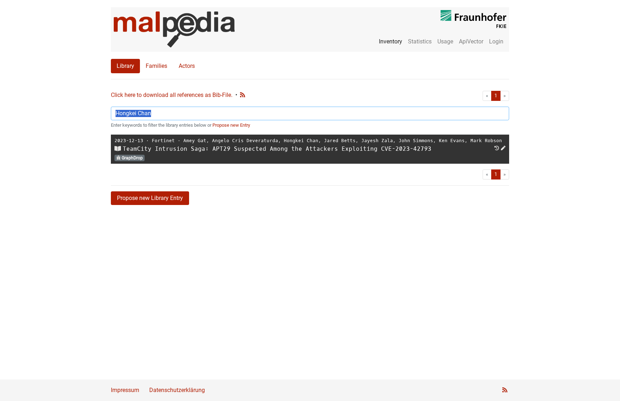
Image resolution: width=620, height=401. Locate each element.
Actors (187, 65)
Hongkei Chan (301, 140)
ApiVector (471, 41)
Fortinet (163, 140)
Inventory (390, 41)
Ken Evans (452, 140)
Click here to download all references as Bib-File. (171, 95)
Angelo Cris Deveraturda (245, 140)
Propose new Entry (231, 125)
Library (125, 65)
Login (496, 41)
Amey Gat (194, 140)
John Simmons (416, 140)
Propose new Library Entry (150, 198)
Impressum (125, 390)
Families (156, 65)
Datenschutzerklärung (177, 390)
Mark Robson (486, 140)
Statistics (420, 41)
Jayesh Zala (377, 140)
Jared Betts (340, 140)
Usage (445, 41)
